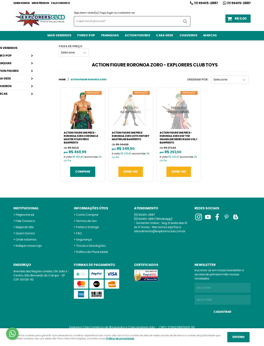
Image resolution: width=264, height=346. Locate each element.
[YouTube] (208, 217)
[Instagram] (131, 3)
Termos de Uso (86, 221)
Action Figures (137, 35)
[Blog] (236, 217)
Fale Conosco (60, 3)
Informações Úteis (91, 208)
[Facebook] (217, 217)
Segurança (84, 239)
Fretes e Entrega (87, 227)
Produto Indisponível (131, 110)
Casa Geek (164, 35)
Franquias (110, 35)
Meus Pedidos (40, 3)
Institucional (26, 208)
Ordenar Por (197, 79)
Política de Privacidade (92, 252)
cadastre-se (126, 13)
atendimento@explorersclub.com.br (159, 231)
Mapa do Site (25, 227)
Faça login (106, 13)
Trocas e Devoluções (91, 245)
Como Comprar (87, 214)
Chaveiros (188, 35)
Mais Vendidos (59, 35)
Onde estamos (26, 239)
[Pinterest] (226, 217)
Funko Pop (86, 35)
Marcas (210, 35)
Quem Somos (21, 3)
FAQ (79, 233)
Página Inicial (25, 214)
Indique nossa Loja (28, 245)
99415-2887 (206, 3)
